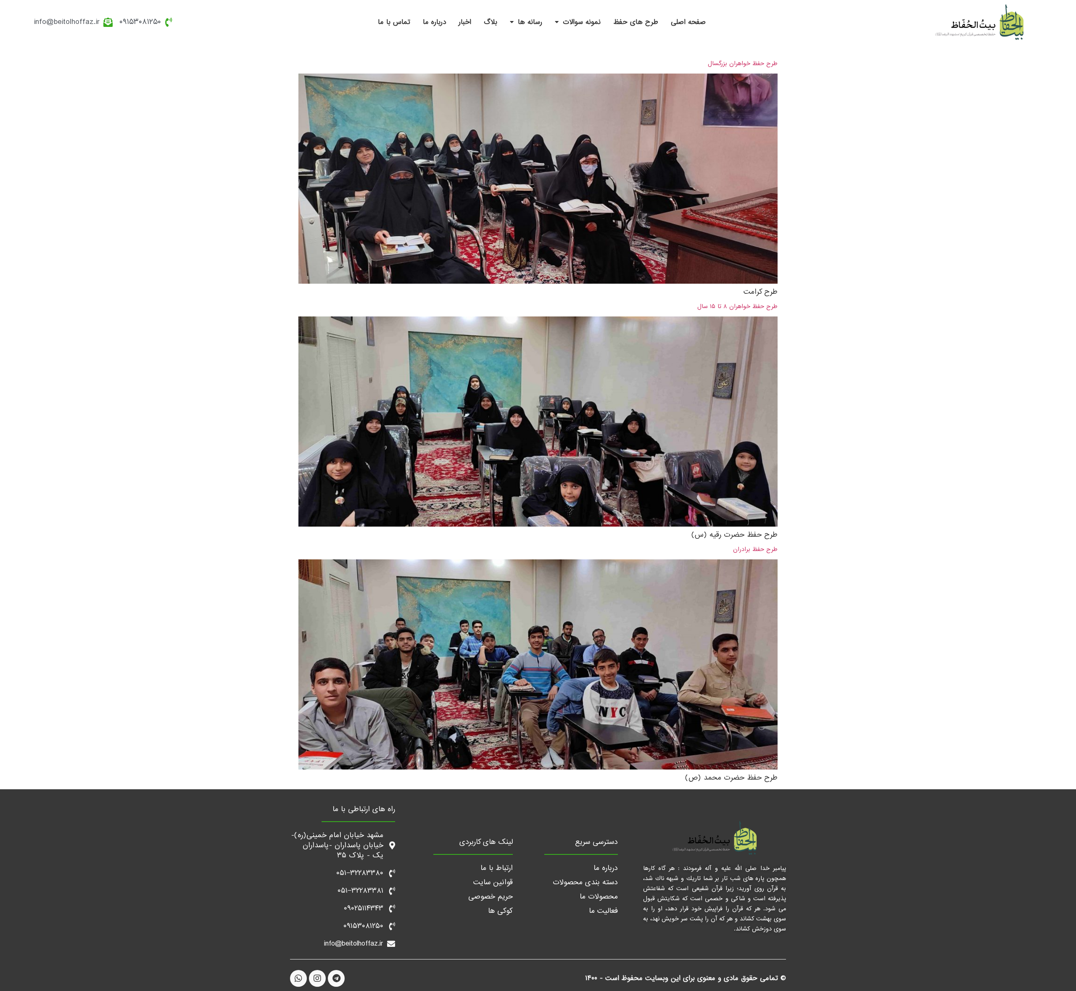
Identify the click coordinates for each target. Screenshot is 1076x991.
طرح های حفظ (635, 22)
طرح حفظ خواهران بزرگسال (743, 63)
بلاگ (490, 22)
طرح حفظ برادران (755, 549)
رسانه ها (530, 22)
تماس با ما (394, 22)
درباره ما (434, 22)
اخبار (465, 22)
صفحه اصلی (688, 22)
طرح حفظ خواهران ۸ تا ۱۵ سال (737, 306)
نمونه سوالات (582, 22)
